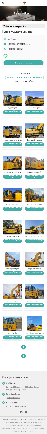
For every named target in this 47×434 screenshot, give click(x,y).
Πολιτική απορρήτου (11, 419)
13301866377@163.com (19, 44)
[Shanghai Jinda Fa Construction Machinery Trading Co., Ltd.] (24, 3)
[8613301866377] (25, 413)
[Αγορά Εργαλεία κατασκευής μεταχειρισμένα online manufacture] (34, 165)
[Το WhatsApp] (5, 55)
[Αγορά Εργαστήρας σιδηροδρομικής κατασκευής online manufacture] (12, 101)
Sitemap (24, 419)
